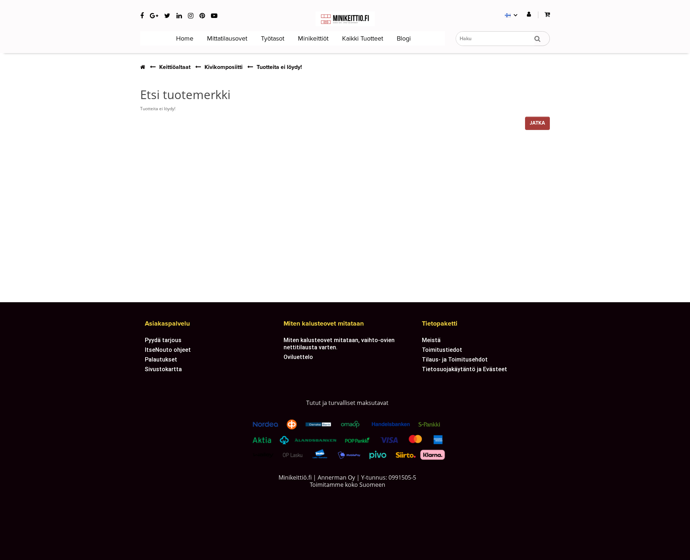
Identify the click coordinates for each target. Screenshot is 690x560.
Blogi (403, 38)
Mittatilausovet (226, 38)
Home (183, 38)
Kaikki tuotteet (361, 38)
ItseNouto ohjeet (168, 349)
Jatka (537, 123)
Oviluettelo (298, 356)
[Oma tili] (529, 14)
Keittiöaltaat (174, 67)
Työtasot (271, 38)
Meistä (431, 340)
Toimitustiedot (442, 349)
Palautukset (161, 359)
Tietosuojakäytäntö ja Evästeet (464, 369)
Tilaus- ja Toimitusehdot (455, 359)
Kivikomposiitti (223, 67)
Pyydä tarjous (163, 340)
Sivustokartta (163, 369)
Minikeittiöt (312, 38)
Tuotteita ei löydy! (279, 67)
